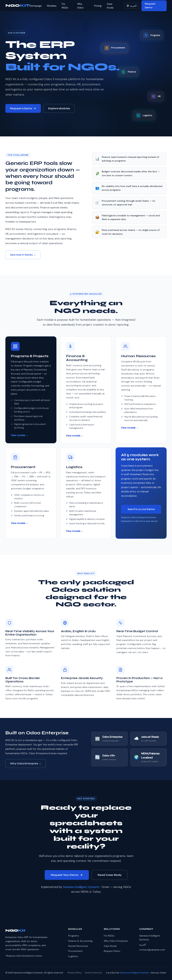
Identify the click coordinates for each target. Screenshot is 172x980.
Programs (73, 935)
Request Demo (150, 5)
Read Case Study (109, 874)
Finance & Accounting (80, 940)
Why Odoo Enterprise (116, 940)
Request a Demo (21, 108)
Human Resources (78, 945)
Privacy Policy (75, 972)
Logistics (73, 956)
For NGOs (65, 5)
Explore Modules (59, 108)
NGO (17, 5)
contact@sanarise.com (152, 949)
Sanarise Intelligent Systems (81, 887)
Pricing (97, 5)
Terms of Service (93, 972)
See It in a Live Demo (141, 509)
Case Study (110, 5)
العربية (133, 5)
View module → (19, 435)
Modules (51, 5)
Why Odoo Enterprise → (25, 763)
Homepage (36, 5)
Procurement (75, 951)
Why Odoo (80, 5)
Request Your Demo (64, 874)
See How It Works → (23, 254)
